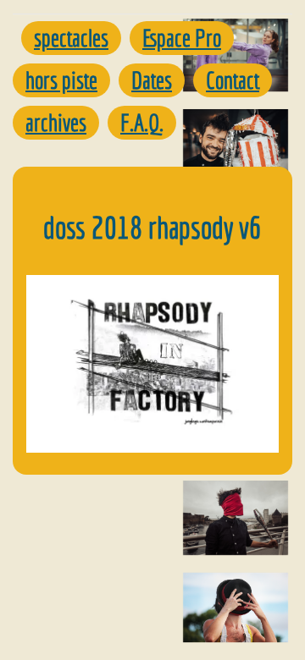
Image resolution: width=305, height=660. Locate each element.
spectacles (71, 38)
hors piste (61, 80)
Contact (232, 80)
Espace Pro (181, 38)
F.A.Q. (142, 122)
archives (55, 122)
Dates (151, 80)
